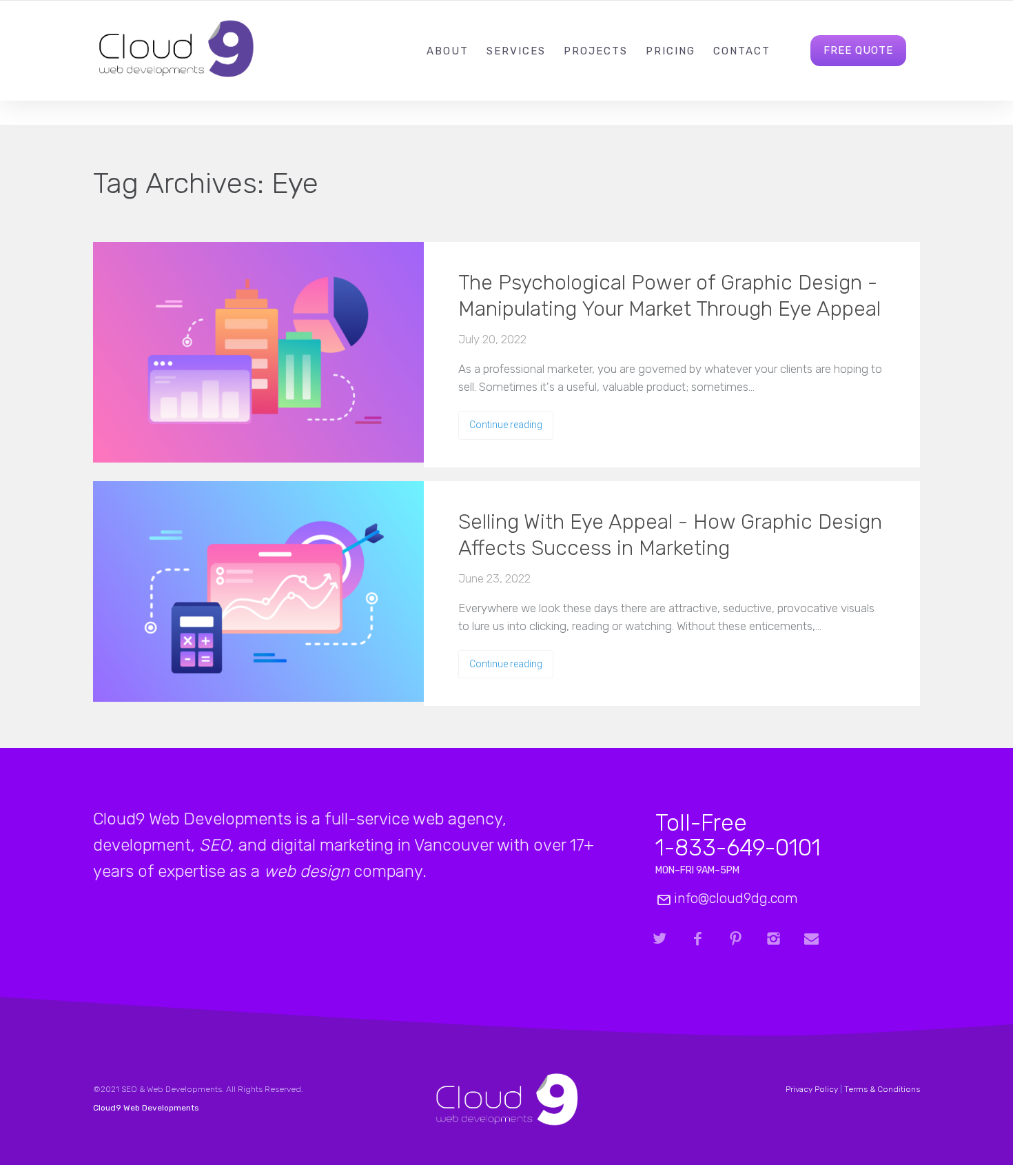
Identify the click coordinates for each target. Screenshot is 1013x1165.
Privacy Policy (812, 1089)
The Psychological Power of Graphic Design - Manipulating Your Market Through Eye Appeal (669, 295)
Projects (596, 51)
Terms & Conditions (882, 1089)
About (448, 51)
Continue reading (505, 424)
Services (516, 51)
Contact (741, 51)
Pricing (670, 51)
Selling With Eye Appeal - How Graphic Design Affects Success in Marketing (670, 534)
